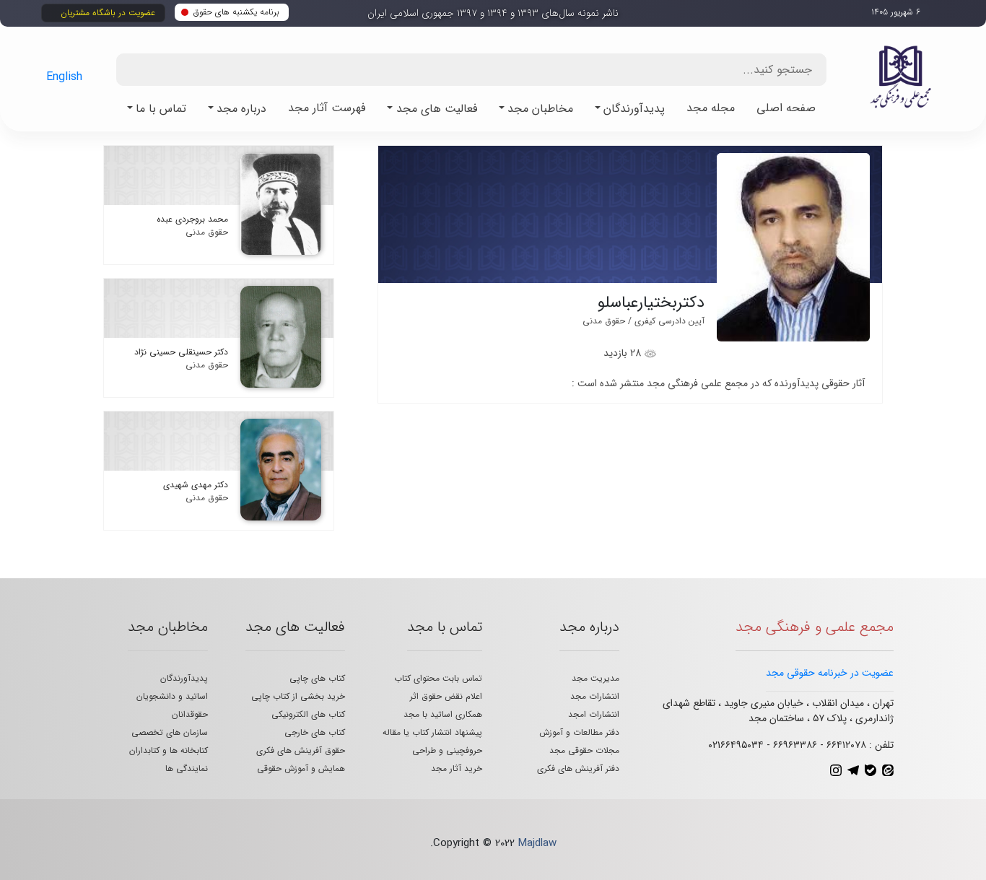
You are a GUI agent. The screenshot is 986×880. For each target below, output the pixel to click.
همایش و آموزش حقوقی (301, 768)
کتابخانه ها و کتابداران (168, 750)
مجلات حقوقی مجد (584, 750)
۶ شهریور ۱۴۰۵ (895, 12)
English (64, 77)
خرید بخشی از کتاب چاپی (298, 696)
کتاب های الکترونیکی (308, 714)
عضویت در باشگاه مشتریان (108, 12)
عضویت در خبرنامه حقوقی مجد (830, 673)
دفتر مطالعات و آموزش (579, 732)
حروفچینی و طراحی (447, 750)
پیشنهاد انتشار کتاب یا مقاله (432, 732)
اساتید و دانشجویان (172, 696)
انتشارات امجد (593, 714)
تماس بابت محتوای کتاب (438, 678)
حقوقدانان (190, 714)
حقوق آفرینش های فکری (300, 750)
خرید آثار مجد (456, 768)
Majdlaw (537, 843)
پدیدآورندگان (184, 678)
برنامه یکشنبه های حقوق (236, 12)
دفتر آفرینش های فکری (578, 768)
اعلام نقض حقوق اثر (446, 696)
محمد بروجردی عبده (192, 219)
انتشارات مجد (594, 696)
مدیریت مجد (595, 678)
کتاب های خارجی (314, 732)
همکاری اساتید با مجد (442, 714)
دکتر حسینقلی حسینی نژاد (181, 352)
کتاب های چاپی (317, 678)
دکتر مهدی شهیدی (195, 485)
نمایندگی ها (186, 768)
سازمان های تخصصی (169, 732)
